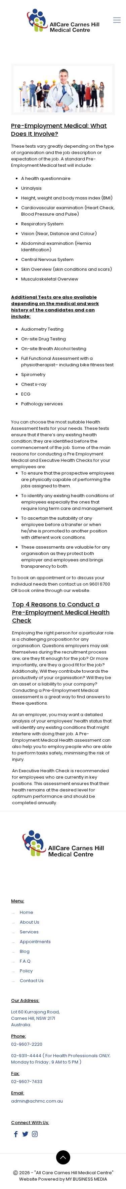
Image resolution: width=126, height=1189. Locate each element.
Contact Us (32, 980)
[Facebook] (15, 1135)
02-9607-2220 (26, 1044)
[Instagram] (34, 1135)
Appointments (35, 941)
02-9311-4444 (26, 1055)
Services (29, 932)
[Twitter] (25, 1135)
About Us (29, 922)
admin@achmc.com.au (37, 1101)
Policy (26, 971)
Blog (25, 951)
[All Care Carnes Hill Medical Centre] (63, 20)
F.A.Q (25, 961)
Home (26, 912)
